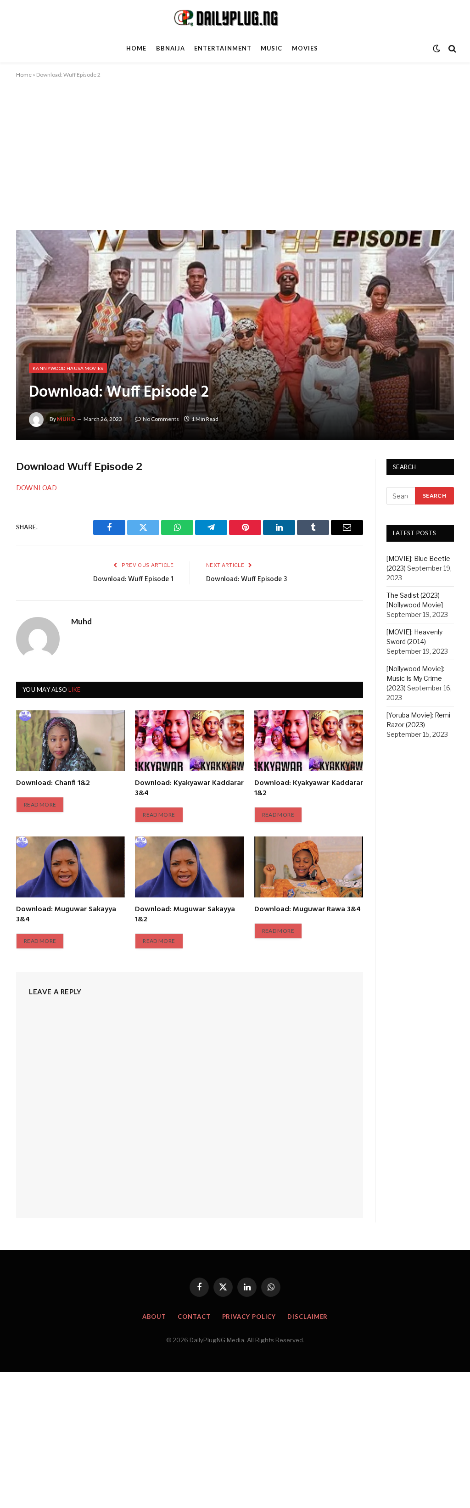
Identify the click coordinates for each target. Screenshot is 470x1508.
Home (136, 48)
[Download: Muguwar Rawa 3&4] (308, 866)
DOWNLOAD (36, 488)
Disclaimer (307, 1316)
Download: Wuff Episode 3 (246, 579)
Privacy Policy (249, 1316)
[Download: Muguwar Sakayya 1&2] (189, 866)
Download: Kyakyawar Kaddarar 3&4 (189, 789)
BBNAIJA (170, 48)
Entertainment (222, 48)
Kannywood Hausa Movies (68, 368)
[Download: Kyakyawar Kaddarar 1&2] (308, 740)
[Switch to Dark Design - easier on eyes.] (436, 49)
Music (271, 48)
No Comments (161, 418)
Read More (40, 804)
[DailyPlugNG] (235, 17)
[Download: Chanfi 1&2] (70, 740)
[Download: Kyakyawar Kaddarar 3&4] (189, 740)
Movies (305, 48)
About (154, 1316)
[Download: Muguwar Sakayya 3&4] (70, 866)
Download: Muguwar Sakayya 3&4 (66, 915)
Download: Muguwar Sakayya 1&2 (185, 915)
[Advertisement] (235, 162)
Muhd (66, 418)
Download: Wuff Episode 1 (133, 579)
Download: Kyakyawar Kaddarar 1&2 (308, 789)
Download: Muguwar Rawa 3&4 (307, 910)
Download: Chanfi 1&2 (53, 784)
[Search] (451, 48)
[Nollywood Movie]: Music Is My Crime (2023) (415, 678)
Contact (194, 1316)
